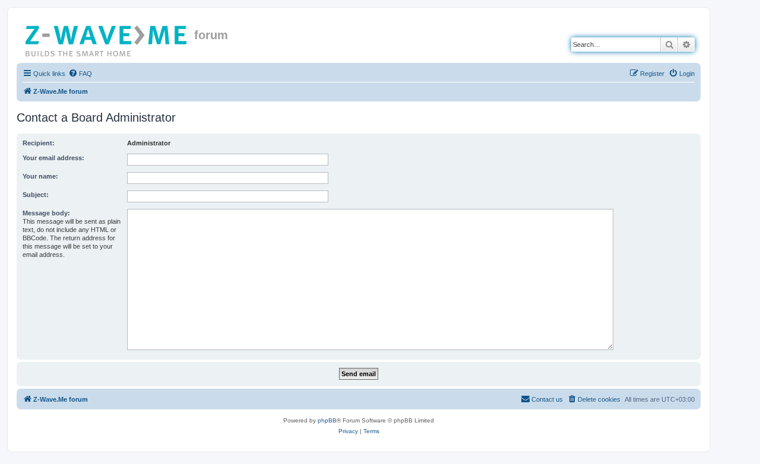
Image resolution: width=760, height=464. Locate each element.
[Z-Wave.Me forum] (107, 39)
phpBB (327, 420)
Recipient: (39, 143)
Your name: (40, 176)
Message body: (46, 213)
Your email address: (53, 157)
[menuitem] (80, 73)
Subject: (36, 194)
